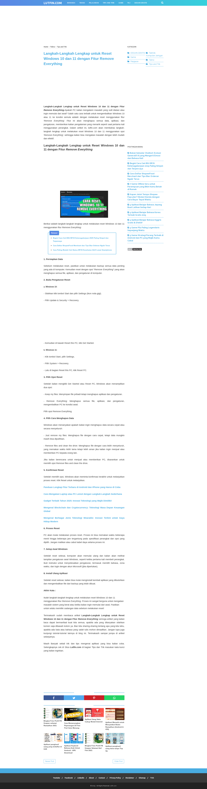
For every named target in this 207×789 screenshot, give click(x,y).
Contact (102, 778)
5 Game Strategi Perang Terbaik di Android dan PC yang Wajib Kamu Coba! (145, 238)
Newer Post (49, 761)
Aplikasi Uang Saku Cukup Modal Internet (94, 720)
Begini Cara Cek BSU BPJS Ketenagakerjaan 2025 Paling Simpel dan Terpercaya (81, 239)
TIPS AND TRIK (109, 3)
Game (133, 57)
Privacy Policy (115, 778)
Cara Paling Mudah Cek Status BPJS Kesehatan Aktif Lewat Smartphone (82, 250)
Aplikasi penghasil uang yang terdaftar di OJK (53, 746)
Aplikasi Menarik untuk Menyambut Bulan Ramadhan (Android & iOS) (114, 725)
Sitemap (142, 778)
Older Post (118, 761)
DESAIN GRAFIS (137, 53)
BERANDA (71, 3)
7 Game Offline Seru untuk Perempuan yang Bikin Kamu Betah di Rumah (144, 186)
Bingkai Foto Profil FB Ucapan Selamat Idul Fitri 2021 (94, 748)
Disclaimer (130, 778)
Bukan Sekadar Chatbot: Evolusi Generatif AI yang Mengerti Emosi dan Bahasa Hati (144, 156)
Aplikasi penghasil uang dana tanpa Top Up (114, 748)
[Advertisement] (103, 25)
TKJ (128, 3)
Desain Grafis (141, 3)
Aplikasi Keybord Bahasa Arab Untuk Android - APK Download (72, 749)
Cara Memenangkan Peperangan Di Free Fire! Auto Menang (72, 725)
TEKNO (82, 3)
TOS (152, 778)
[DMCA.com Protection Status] (134, 250)
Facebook (69, 778)
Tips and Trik (154, 64)
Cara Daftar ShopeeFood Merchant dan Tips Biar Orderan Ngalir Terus (81, 245)
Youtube (56, 778)
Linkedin (80, 778)
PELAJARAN (94, 3)
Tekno (151, 60)
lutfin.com (53, 3)
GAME (121, 3)
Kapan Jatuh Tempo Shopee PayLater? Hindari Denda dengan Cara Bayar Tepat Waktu (143, 197)
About (91, 778)
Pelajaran (134, 61)
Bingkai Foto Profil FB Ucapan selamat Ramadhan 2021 (53, 723)
